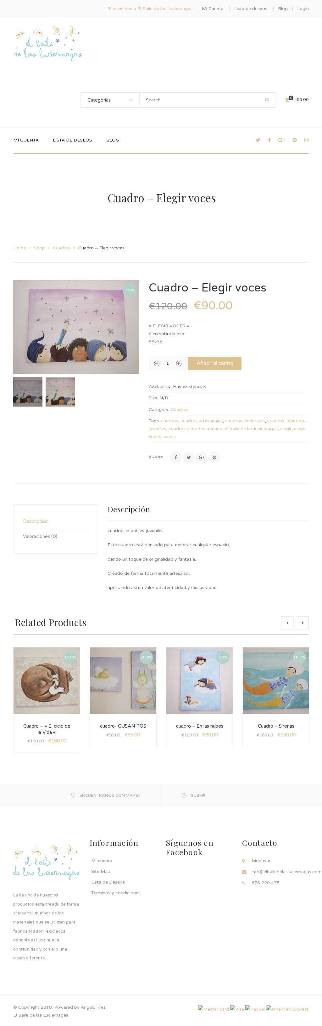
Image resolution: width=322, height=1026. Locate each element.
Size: (153, 398)
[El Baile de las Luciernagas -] (48, 44)
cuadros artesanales (201, 421)
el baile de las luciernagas (251, 428)
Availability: (160, 386)
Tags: (154, 421)
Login (303, 8)
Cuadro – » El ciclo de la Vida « (46, 729)
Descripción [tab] (35, 521)
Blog (283, 8)
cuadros (169, 421)
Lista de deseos (250, 8)
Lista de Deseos (108, 882)
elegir (285, 428)
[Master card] (213, 1009)
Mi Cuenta (213, 8)
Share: (156, 457)
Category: (159, 409)
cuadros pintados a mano (195, 428)
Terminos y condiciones (116, 893)
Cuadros (61, 248)
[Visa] (237, 1009)
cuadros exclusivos (245, 421)
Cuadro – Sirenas (276, 726)
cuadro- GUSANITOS (123, 726)
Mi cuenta (101, 860)
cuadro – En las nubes (199, 726)
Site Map (100, 871)
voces (170, 436)
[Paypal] (255, 1009)
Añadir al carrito (215, 363)
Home (19, 248)
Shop (39, 248)
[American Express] (287, 1009)
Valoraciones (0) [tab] (40, 536)
